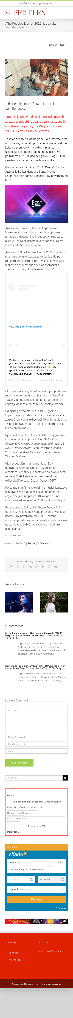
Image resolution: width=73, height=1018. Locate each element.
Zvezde (31, 543)
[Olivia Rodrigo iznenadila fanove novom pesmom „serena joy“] (54, 602)
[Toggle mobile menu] (66, 12)
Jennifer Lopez (36, 380)
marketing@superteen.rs (52, 951)
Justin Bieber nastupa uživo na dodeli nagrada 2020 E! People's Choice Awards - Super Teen (33, 634)
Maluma (21, 456)
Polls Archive (14, 831)
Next (62, 44)
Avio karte (61, 907)
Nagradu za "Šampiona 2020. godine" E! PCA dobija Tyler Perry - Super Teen (35, 667)
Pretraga (36, 899)
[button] (8, 602)
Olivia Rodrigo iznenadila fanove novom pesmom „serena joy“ (50, 594)
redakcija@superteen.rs (44, 3)
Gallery (58, 594)
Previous (52, 44)
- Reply (14, 638)
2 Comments (44, 543)
